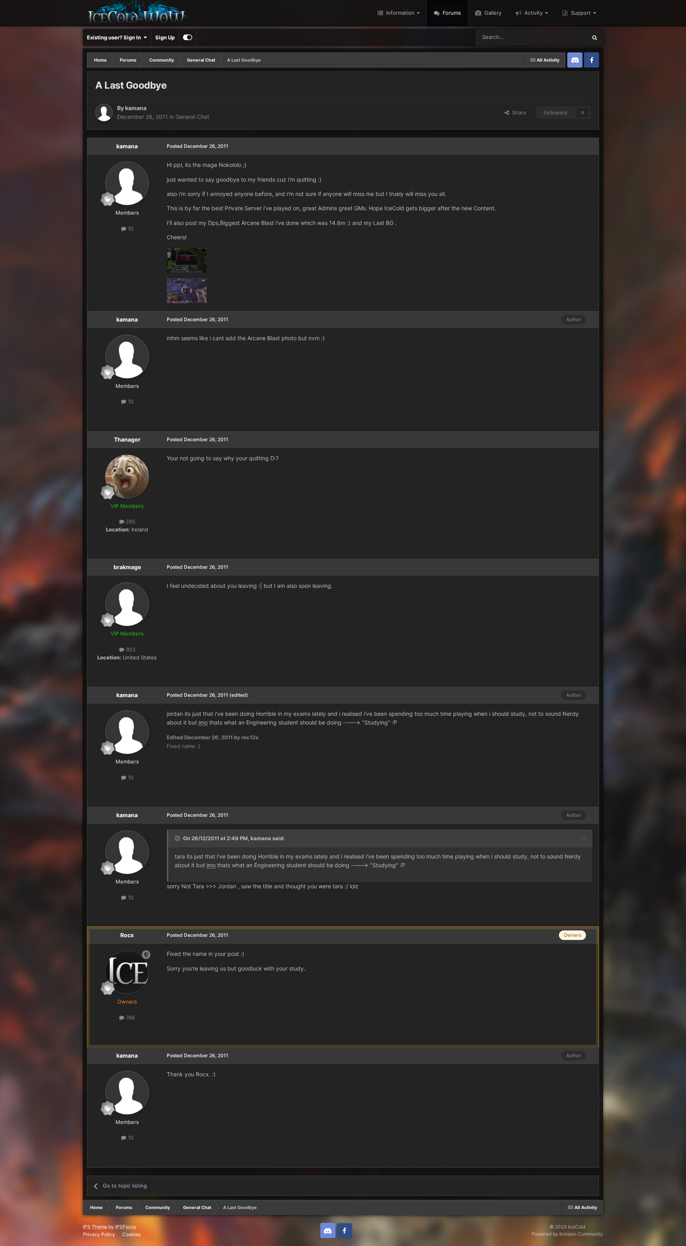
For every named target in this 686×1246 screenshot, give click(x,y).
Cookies (131, 1234)
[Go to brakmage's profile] (127, 604)
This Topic (564, 37)
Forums (451, 13)
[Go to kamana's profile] (104, 112)
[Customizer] (187, 37)
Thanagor (127, 439)
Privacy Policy (99, 1234)
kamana (135, 108)
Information (399, 13)
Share (517, 112)
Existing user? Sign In (115, 37)
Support (580, 13)
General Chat (192, 116)
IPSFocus (125, 1227)
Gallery (492, 13)
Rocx (127, 935)
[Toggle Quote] (178, 838)
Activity (533, 13)
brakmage (127, 567)
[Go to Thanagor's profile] (127, 476)
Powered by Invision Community (567, 1234)
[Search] (594, 37)
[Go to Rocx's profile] (127, 972)
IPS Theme (95, 1227)
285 (129, 521)
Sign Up (165, 37)
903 (129, 649)
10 (129, 228)
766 (129, 1017)
